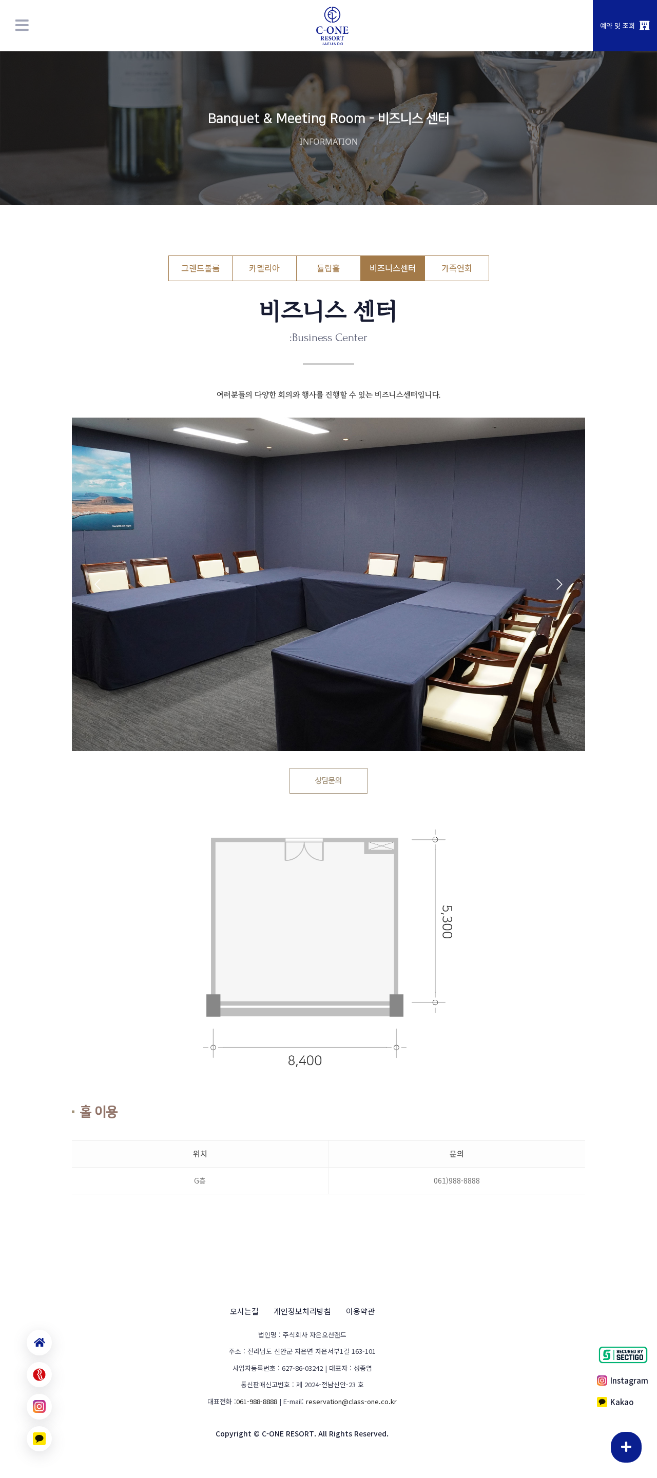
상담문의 (328, 780)
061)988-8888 (457, 1180)
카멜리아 (264, 268)
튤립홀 (328, 268)
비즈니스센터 (393, 268)
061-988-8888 (256, 1401)
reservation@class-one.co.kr (351, 1401)
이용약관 (360, 1311)
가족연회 (456, 268)
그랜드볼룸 (200, 268)
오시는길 (244, 1311)
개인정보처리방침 (302, 1311)
